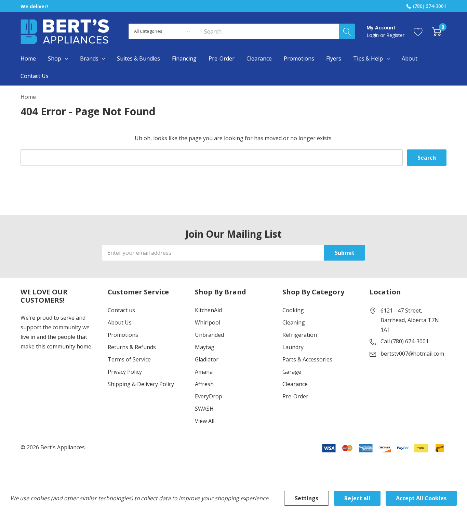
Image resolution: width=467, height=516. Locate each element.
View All (204, 421)
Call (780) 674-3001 (405, 341)
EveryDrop (208, 396)
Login (373, 35)
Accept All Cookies (421, 498)
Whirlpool (207, 322)
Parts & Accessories (307, 359)
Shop (54, 58)
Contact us (121, 310)
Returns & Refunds (132, 347)
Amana (204, 371)
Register (395, 35)
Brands (89, 58)
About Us (120, 322)
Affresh (204, 384)
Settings (306, 498)
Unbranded (209, 335)
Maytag (204, 347)
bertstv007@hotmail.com (412, 353)
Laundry (293, 347)
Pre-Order (295, 396)
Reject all (357, 498)
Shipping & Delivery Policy (141, 384)
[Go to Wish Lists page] (418, 31)
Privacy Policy (125, 371)
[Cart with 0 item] (436, 31)
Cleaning (293, 322)
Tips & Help (368, 58)
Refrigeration (299, 335)
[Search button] (347, 31)
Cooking (293, 310)
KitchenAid (208, 310)
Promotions (123, 335)
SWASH (204, 408)
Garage (291, 371)
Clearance (295, 384)
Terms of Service (129, 359)
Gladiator (206, 359)
